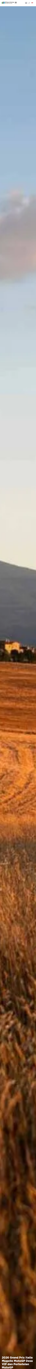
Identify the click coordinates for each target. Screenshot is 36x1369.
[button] (32, 3)
